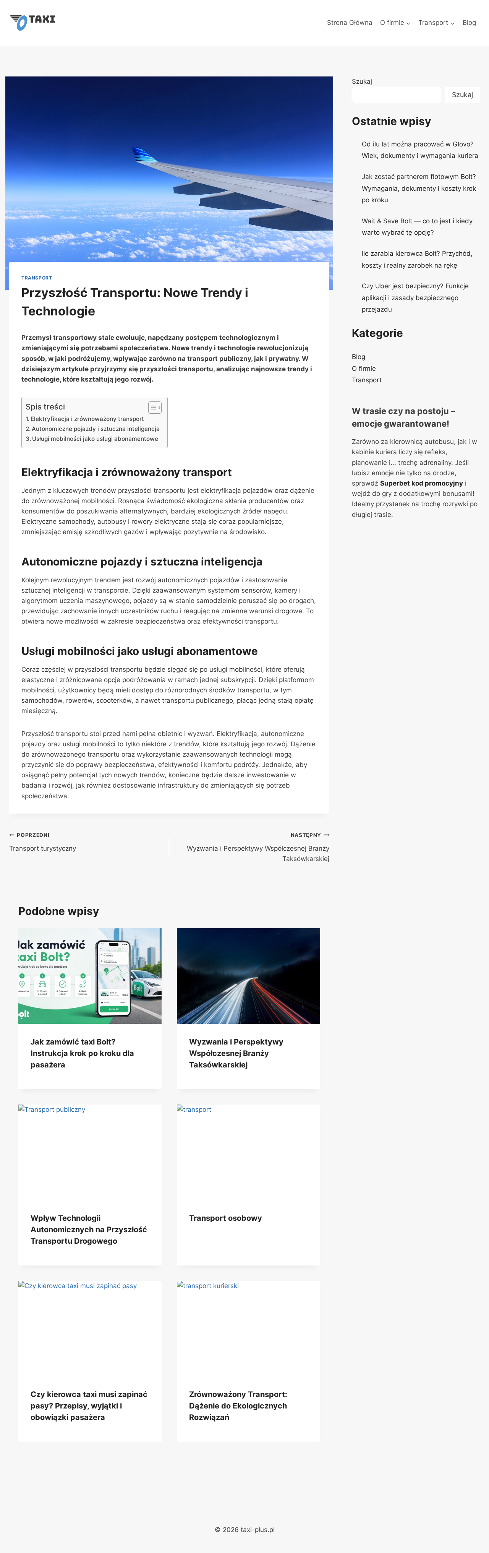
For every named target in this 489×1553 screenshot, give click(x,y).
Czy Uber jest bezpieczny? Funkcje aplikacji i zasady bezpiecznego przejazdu (415, 297)
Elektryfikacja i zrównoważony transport (87, 418)
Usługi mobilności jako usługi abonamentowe (95, 438)
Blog (469, 22)
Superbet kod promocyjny (421, 483)
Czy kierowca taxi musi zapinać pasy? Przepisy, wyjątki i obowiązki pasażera (89, 1406)
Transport (36, 278)
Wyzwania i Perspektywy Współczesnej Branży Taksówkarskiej (258, 847)
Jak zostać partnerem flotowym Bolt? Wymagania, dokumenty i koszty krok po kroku (419, 188)
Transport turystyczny (42, 842)
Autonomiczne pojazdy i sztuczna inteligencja (96, 428)
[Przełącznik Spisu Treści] (151, 407)
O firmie (364, 368)
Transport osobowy (225, 1218)
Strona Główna (349, 22)
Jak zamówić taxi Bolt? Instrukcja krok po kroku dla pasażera (82, 1053)
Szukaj (362, 81)
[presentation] (90, 976)
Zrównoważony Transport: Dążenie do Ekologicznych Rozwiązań (238, 1406)
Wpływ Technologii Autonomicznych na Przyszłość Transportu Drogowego (89, 1229)
